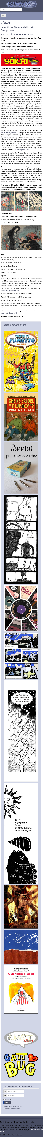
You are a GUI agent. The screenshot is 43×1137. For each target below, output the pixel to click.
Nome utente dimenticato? (12, 1106)
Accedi (7, 1103)
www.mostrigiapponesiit (21, 150)
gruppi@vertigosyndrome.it (10, 290)
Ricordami (8, 1099)
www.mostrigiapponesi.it (9, 313)
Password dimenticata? (11, 1108)
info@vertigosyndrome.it (9, 132)
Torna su (40, 1135)
